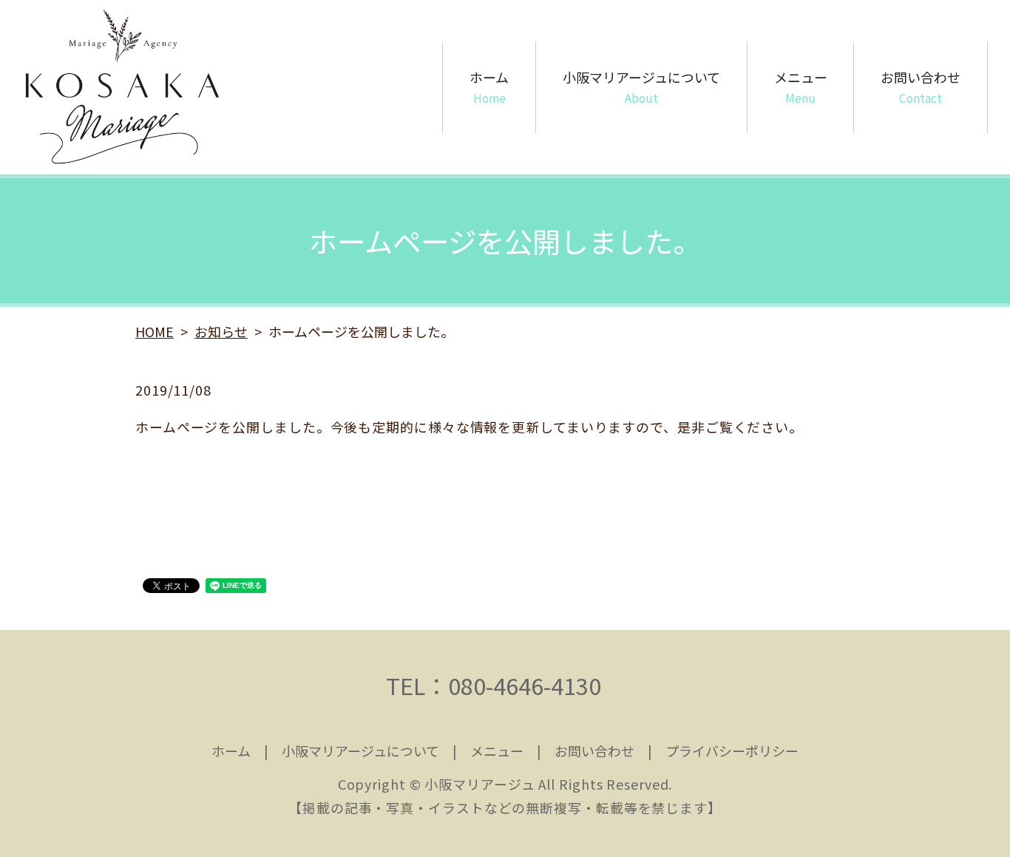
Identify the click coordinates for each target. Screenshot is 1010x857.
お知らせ (221, 331)
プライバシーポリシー (732, 750)
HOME (154, 331)
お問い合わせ (920, 86)
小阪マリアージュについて (641, 86)
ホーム (489, 86)
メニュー (800, 86)
